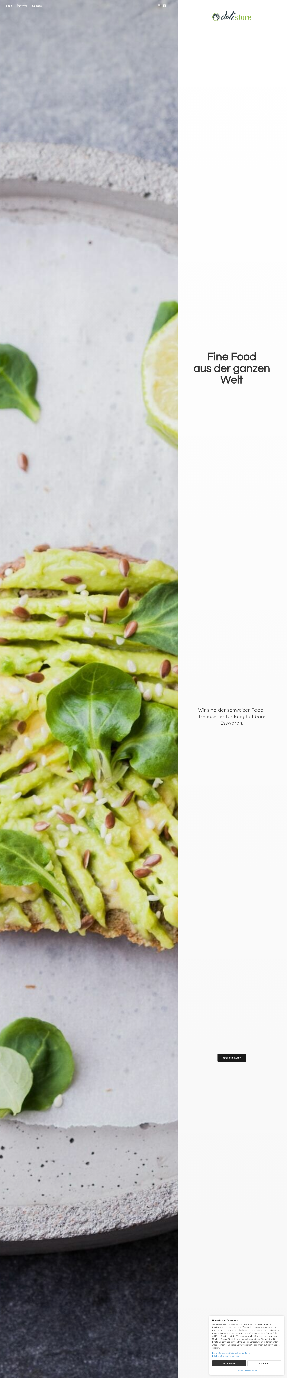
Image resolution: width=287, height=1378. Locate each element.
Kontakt (37, 5)
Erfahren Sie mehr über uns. (225, 1356)
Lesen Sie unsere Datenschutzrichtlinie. (231, 1353)
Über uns (22, 5)
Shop (9, 5)
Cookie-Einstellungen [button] (246, 1370)
